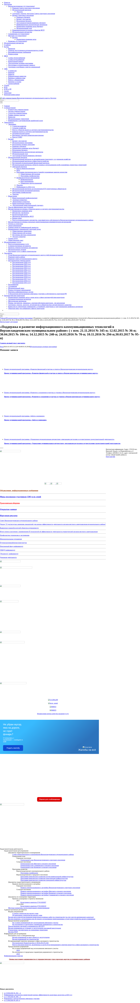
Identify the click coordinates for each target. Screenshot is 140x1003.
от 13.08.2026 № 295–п (12, 1000)
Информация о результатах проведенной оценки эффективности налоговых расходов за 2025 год (38, 995)
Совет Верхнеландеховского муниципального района (19, 520)
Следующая (13, 322)
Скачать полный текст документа (12, 343)
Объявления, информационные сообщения (19, 490)
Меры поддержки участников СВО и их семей (20, 497)
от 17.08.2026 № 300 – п (12, 997)
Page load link (110, 456)
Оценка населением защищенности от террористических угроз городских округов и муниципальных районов (49, 959)
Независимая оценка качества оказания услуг (53, 714)
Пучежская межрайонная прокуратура (13, 543)
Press (1, 346)
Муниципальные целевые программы (43, 346)
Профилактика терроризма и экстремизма (14, 535)
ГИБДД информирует (7, 550)
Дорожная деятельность (8, 557)
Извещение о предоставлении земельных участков (21, 998)
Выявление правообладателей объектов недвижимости (19, 528)
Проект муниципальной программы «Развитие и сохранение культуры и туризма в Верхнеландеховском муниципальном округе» (49, 392)
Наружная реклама (8, 515)
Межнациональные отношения (11, 539)
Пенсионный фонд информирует (11, 546)
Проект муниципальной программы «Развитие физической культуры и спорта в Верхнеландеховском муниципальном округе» (48, 369)
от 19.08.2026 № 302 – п (12, 993)
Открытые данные (8, 509)
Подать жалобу (13, 748)
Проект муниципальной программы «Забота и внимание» (24, 416)
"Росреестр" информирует (9, 554)
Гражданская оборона (10, 503)
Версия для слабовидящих (49, 799)
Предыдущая (4, 322)
